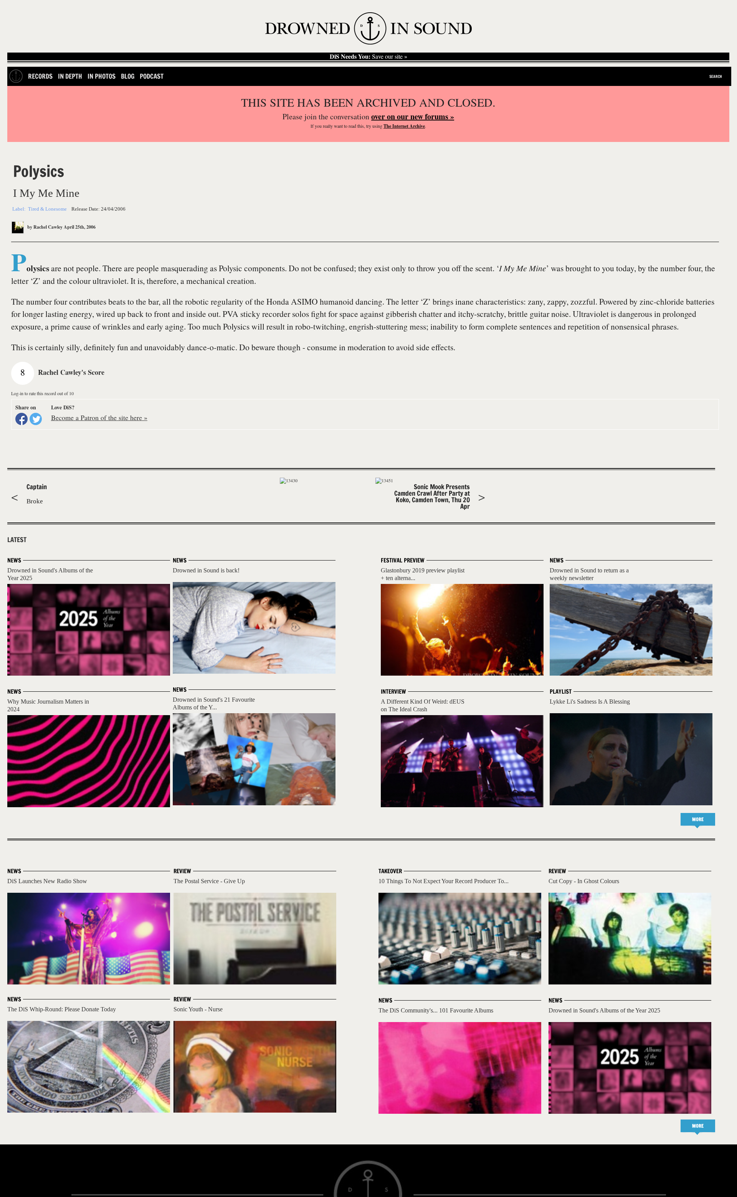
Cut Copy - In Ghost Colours (584, 881)
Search (715, 76)
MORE (698, 819)
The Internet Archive (404, 126)
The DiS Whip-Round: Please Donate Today (61, 1009)
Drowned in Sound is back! (206, 570)
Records (40, 76)
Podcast (152, 76)
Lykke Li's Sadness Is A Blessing (590, 701)
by (44, 227)
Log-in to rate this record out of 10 (42, 393)
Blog (127, 76)
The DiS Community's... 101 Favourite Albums (435, 1010)
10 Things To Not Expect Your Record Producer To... (443, 881)
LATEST (16, 539)
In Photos (102, 76)
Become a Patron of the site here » (99, 417)
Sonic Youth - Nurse (198, 1009)
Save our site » (368, 56)
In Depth (70, 76)
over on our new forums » (412, 116)
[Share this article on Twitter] (36, 419)
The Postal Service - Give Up (209, 881)
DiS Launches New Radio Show (47, 881)
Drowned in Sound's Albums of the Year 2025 (604, 1010)
